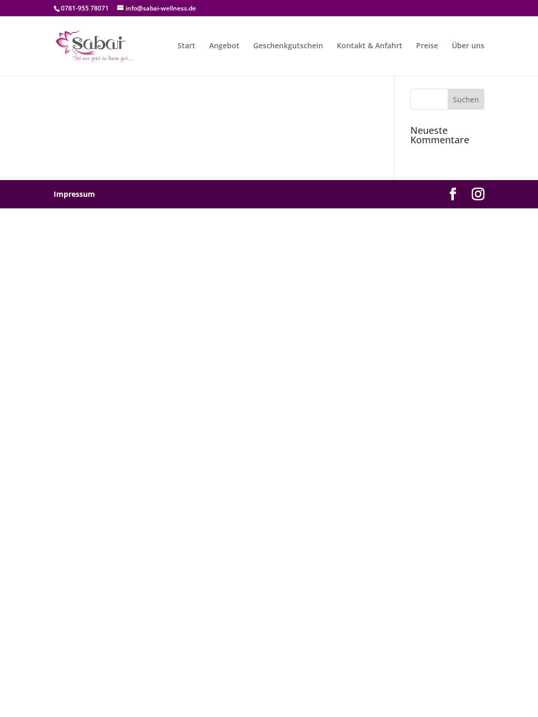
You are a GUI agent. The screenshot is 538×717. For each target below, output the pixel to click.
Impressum (74, 194)
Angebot (224, 46)
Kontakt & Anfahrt (369, 46)
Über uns (468, 46)
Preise (427, 46)
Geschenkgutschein (288, 46)
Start (186, 46)
